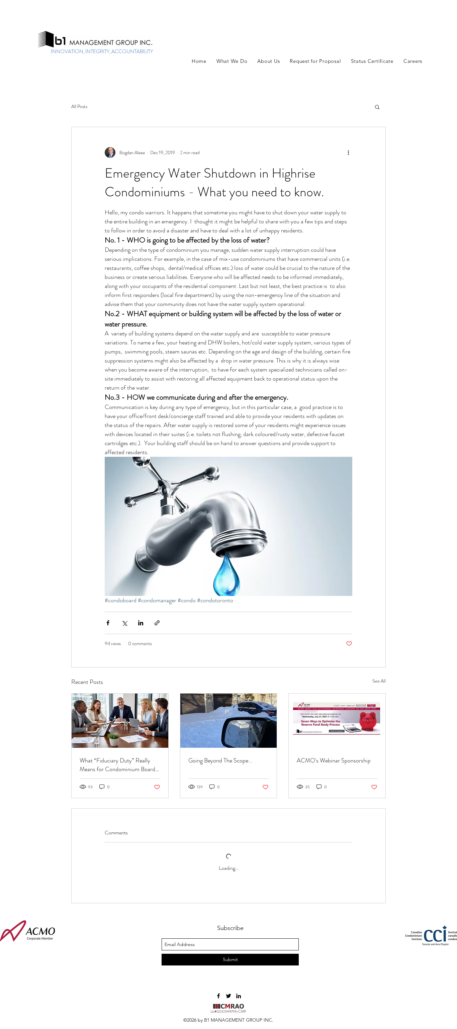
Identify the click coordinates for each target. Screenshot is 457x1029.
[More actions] (348, 152)
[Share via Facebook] (108, 623)
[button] (232, 61)
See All (379, 681)
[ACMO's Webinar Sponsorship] (337, 721)
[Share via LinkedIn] (141, 623)
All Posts (79, 106)
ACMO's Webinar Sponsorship (334, 760)
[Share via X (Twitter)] (124, 623)
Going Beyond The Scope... (220, 760)
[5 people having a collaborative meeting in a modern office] (120, 721)
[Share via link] (157, 623)
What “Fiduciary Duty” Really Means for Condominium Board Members (117, 765)
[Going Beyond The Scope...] (228, 721)
